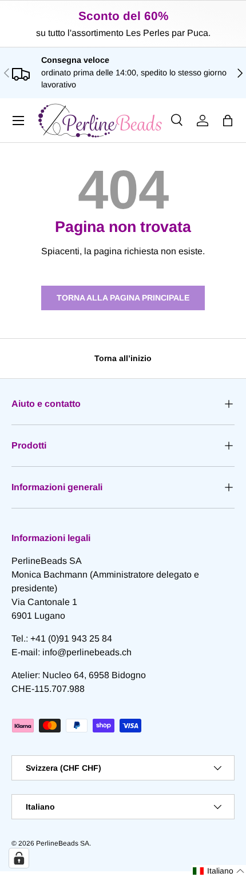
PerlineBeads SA (62, 843)
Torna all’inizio (123, 358)
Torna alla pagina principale (123, 297)
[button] (227, 120)
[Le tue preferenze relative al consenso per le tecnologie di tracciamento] (19, 858)
